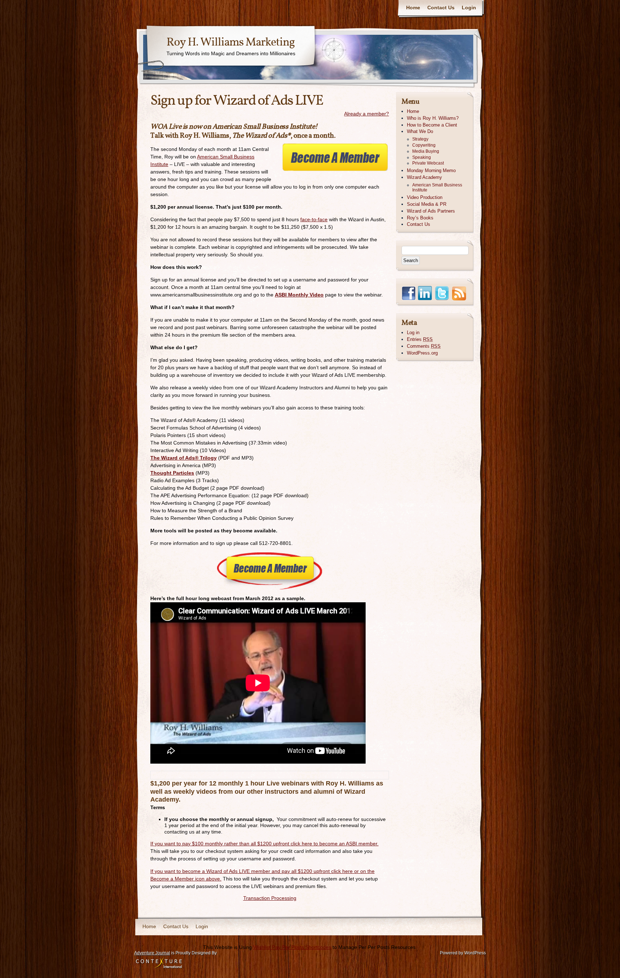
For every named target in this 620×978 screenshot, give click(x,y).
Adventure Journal (152, 952)
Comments (424, 346)
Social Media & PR (426, 204)
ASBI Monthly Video (299, 295)
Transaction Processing (269, 898)
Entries (420, 339)
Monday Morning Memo (431, 170)
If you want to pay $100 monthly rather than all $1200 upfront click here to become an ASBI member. (264, 843)
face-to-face (314, 219)
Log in (413, 332)
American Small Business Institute (437, 187)
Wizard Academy (424, 177)
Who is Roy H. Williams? (433, 118)
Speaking (421, 157)
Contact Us (441, 7)
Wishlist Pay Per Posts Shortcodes (292, 947)
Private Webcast (428, 163)
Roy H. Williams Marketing (230, 43)
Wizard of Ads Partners (431, 211)
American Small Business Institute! (265, 127)
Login (469, 7)
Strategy (420, 139)
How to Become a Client (432, 125)
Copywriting (424, 145)
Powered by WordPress (463, 952)
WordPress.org (422, 353)
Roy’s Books (420, 217)
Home (413, 7)
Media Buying (425, 151)
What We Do (420, 131)
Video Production (424, 197)
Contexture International (159, 963)
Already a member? (366, 114)
